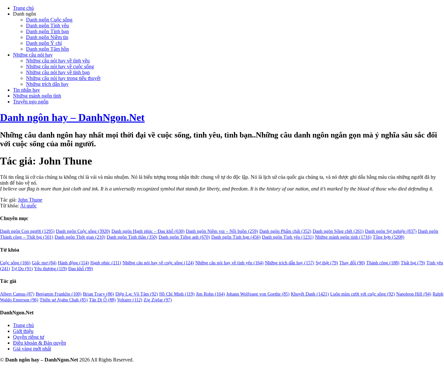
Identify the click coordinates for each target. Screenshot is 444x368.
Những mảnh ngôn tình (37, 96)
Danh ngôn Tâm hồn (47, 49)
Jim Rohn (210, 294)
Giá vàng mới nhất (32, 348)
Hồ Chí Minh (177, 294)
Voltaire (129, 299)
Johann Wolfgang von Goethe (258, 294)
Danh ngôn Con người (27, 231)
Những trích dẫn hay (47, 84)
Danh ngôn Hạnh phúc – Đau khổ (148, 231)
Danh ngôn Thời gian (80, 237)
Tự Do (22, 268)
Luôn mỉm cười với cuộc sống (362, 294)
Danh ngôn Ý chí (44, 43)
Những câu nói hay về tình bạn (58, 72)
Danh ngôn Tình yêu (47, 25)
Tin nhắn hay (26, 90)
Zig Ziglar (158, 299)
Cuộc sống (15, 262)
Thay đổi (352, 262)
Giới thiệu (23, 331)
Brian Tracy (98, 294)
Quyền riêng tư (28, 337)
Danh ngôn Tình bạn (47, 31)
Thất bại (413, 262)
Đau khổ (80, 268)
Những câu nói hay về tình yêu (58, 60)
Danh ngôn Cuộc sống (49, 19)
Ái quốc (28, 205)
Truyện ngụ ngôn (30, 101)
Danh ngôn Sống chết (338, 231)
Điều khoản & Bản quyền (39, 343)
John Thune (30, 200)
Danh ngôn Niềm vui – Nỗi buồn (222, 231)
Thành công (382, 262)
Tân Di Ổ (102, 299)
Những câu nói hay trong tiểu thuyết (63, 78)
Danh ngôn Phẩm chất (285, 231)
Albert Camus (17, 294)
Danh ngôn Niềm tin (47, 37)
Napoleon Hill (413, 294)
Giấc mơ (44, 262)
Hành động (73, 262)
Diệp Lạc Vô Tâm (136, 294)
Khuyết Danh (310, 294)
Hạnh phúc (105, 262)
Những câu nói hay (33, 55)
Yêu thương (50, 268)
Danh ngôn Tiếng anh (184, 237)
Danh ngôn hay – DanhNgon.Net (72, 117)
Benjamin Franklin (59, 294)
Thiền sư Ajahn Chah (64, 299)
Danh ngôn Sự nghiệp (391, 231)
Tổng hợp (388, 237)
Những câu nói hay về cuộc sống (60, 66)
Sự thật (327, 262)
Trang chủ (23, 8)
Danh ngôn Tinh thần (132, 237)
